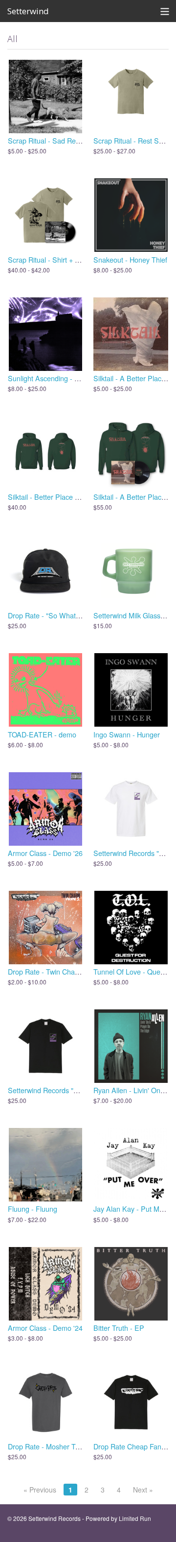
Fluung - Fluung (32, 1208)
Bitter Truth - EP (118, 1327)
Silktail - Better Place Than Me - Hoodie (69, 496)
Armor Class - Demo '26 (45, 853)
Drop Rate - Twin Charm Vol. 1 (55, 971)
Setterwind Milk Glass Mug (134, 615)
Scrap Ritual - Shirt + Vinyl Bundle (61, 259)
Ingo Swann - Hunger (126, 734)
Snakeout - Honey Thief (130, 259)
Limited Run (135, 1518)
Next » (143, 1489)
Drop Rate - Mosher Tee (45, 1446)
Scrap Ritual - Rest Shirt (131, 140)
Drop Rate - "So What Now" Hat (57, 615)
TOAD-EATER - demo (42, 734)
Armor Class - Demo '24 (45, 1327)
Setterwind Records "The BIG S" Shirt (67, 1090)
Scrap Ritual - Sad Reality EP (54, 140)
